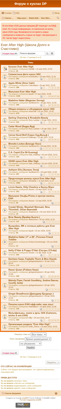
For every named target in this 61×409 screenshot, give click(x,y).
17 (49, 79)
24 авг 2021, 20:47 (49, 129)
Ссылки (8, 13)
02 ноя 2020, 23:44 (50, 163)
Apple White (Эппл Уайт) (21, 83)
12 (55, 105)
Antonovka (33, 219)
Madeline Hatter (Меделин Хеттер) (26, 100)
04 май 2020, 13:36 (49, 172)
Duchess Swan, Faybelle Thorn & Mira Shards (32, 259)
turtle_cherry (34, 327)
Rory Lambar (34, 120)
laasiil (31, 94)
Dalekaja (32, 137)
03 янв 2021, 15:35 (49, 146)
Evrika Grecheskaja (37, 242)
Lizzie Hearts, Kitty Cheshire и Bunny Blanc (31, 187)
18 (52, 79)
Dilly (30, 318)
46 (52, 96)
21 (52, 114)
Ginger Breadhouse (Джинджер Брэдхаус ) (31, 293)
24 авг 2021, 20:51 (49, 120)
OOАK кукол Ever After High (23, 161)
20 (58, 79)
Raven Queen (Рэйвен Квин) (23, 270)
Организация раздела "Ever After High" (29, 324)
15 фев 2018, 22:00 (48, 307)
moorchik (32, 111)
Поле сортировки (17, 339)
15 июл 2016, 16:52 (49, 327)
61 (52, 183)
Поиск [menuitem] (58, 18)
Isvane (31, 253)
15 (58, 166)
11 (52, 105)
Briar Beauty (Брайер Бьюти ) (24, 217)
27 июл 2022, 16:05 (43, 94)
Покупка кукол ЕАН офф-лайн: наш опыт (30, 304)
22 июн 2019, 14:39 (44, 189)
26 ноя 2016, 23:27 (42, 318)
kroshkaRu (33, 77)
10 (58, 88)
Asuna (31, 189)
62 (55, 183)
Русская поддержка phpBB (30, 400)
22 (55, 114)
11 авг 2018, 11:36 (43, 253)
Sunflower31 (34, 103)
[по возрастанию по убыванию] (30, 343)
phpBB (25, 398)
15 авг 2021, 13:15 (45, 137)
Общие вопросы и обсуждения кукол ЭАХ (31, 109)
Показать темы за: (22, 334)
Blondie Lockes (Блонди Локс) (24, 144)
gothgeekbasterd (36, 261)
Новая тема (8, 53)
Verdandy (32, 181)
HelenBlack (33, 307)
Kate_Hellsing (34, 155)
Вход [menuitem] (57, 13)
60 (49, 183)
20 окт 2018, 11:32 (47, 219)
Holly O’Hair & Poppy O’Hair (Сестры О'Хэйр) (32, 250)
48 (58, 96)
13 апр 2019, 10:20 (44, 201)
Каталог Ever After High (20, 66)
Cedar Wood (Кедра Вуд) (21, 126)
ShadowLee (33, 212)
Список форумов (13, 393)
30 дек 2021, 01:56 (48, 103)
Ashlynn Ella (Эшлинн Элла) (23, 169)
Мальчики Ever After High (22, 91)
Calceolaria (33, 85)
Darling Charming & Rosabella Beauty (28, 118)
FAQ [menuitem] (17, 13)
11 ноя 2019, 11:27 (46, 181)
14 (55, 166)
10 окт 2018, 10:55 (42, 231)
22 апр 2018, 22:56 (44, 69)
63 (58, 183)
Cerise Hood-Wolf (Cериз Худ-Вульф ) (28, 135)
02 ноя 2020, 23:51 (50, 155)
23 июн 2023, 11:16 (48, 77)
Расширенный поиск (52, 53)
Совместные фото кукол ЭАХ (24, 74)
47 (55, 96)
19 (55, 79)
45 (49, 96)
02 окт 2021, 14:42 (46, 111)
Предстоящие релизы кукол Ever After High (32, 178)
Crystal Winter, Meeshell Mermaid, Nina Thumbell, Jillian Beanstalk (29, 208)
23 (58, 114)
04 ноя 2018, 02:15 (48, 212)
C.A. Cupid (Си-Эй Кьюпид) (23, 152)
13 (58, 105)
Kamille (31, 69)
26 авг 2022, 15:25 (47, 85)
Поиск (47, 53)
